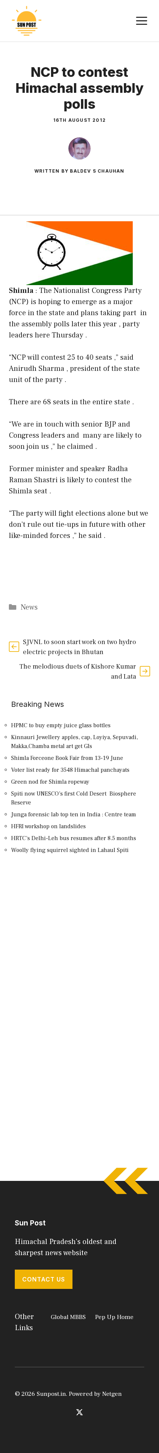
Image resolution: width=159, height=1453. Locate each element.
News (29, 607)
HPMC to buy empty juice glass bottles (61, 725)
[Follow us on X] (79, 1412)
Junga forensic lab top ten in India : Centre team (73, 814)
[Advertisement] (79, 956)
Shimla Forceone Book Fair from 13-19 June (67, 758)
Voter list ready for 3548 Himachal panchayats (70, 770)
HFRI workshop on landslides (48, 826)
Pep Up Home (114, 1317)
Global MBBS (68, 1317)
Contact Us (43, 1279)
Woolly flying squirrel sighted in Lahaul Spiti (70, 850)
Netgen (112, 1394)
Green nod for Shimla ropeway (50, 782)
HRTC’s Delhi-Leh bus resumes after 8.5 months (73, 838)
